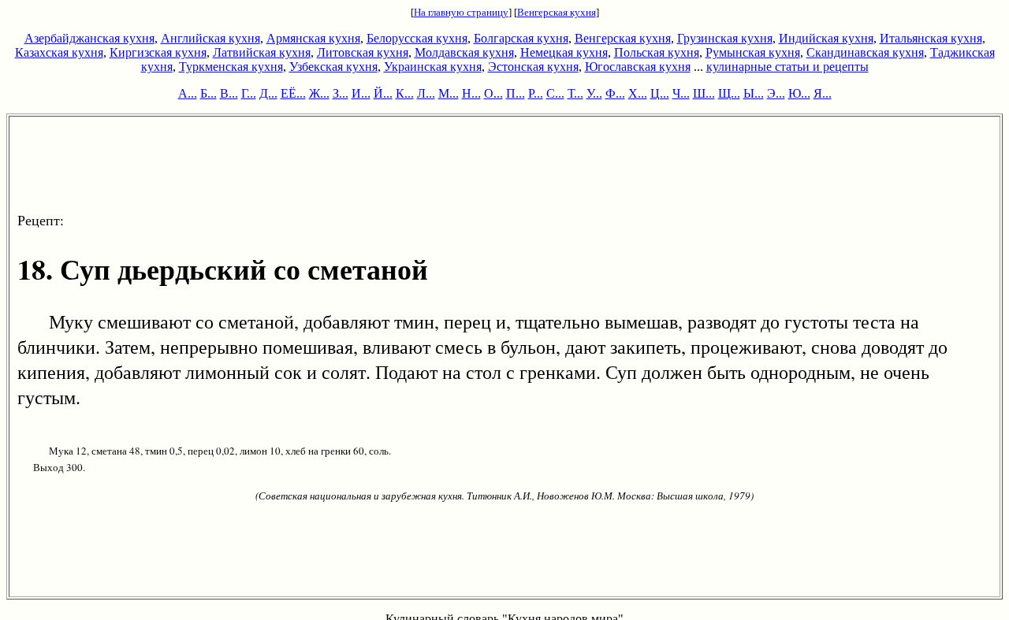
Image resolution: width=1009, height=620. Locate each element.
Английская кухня (210, 38)
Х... (637, 93)
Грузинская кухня (725, 38)
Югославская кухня (638, 66)
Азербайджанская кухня (89, 38)
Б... (208, 93)
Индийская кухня (826, 38)
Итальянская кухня (931, 38)
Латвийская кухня (262, 52)
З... (340, 93)
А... (187, 93)
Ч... (681, 93)
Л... (426, 93)
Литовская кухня (362, 52)
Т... (575, 93)
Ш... (704, 93)
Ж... (319, 93)
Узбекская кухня (333, 66)
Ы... (753, 93)
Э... (776, 93)
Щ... (729, 93)
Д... (268, 93)
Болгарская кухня (521, 38)
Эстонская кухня (533, 66)
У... (594, 93)
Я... (823, 93)
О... (493, 93)
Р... (535, 93)
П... (515, 93)
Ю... (799, 93)
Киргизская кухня (158, 52)
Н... (471, 93)
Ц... (659, 93)
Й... (383, 93)
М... (448, 93)
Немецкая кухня (564, 52)
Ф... (615, 93)
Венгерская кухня (556, 12)
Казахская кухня (59, 52)
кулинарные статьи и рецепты (787, 66)
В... (229, 93)
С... (555, 93)
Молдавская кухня (464, 52)
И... (361, 93)
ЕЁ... (293, 93)
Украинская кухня (433, 66)
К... (405, 93)
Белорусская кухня (417, 38)
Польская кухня (656, 52)
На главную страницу (461, 12)
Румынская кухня (753, 52)
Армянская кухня (313, 38)
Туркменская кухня (231, 66)
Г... (248, 93)
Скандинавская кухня (865, 52)
